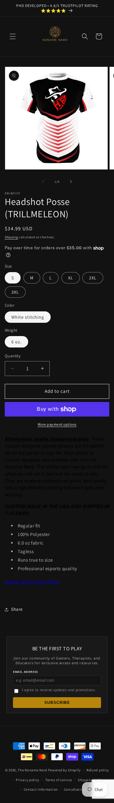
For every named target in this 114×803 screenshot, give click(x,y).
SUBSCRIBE (57, 702)
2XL (93, 278)
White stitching (27, 317)
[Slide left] (43, 181)
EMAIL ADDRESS (25, 672)
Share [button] (17, 609)
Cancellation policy (80, 789)
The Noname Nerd (32, 770)
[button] (13, 36)
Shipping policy (91, 780)
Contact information (41, 789)
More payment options (57, 424)
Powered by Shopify (64, 770)
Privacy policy (27, 780)
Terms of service (58, 780)
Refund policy (97, 770)
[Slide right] (71, 181)
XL (70, 278)
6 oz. (16, 342)
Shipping (11, 237)
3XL (15, 292)
